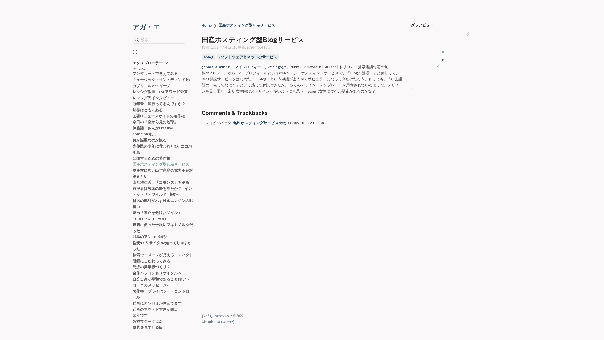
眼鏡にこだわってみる (151, 261)
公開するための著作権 (151, 158)
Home (207, 25)
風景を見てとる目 (148, 327)
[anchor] (271, 112)
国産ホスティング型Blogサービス (161, 164)
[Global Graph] (467, 34)
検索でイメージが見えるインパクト (163, 254)
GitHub (207, 321)
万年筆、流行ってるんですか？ (159, 103)
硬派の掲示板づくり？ (151, 266)
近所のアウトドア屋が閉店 (155, 309)
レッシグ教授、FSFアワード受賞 (160, 91)
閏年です (140, 315)
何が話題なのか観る (150, 140)
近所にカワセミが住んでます (157, 303)
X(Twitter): (226, 321)
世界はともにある (148, 109)
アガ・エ (146, 27)
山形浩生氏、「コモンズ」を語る (161, 182)
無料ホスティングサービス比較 (259, 122)
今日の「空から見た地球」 (155, 121)
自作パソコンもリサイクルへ (157, 273)
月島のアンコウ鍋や (150, 236)
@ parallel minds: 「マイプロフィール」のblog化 (243, 66)
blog (209, 57)
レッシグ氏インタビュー (153, 97)
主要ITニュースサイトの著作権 (159, 116)
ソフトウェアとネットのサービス (249, 57)
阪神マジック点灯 (148, 321)
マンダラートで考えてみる (155, 73)
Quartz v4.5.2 (221, 315)
